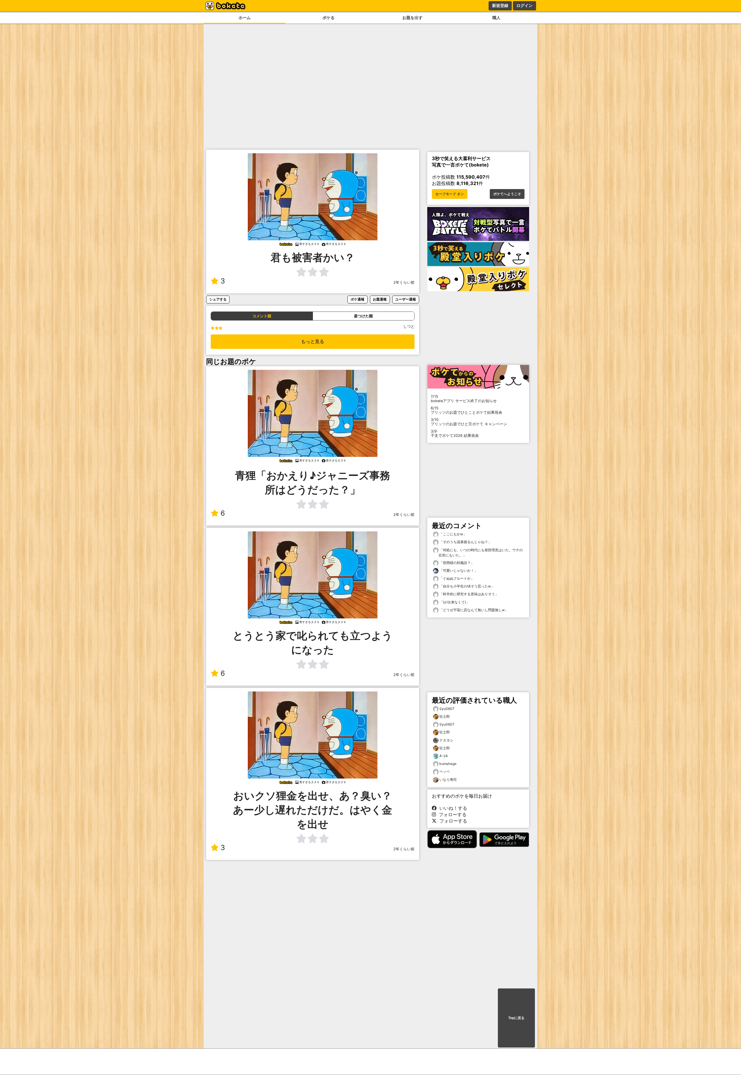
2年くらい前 (403, 282)
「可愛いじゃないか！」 (458, 570)
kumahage (447, 763)
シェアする (218, 299)
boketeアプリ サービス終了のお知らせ (464, 398)
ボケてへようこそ (507, 194)
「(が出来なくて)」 (454, 602)
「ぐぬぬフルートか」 (456, 578)
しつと (408, 326)
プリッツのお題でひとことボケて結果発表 (466, 410)
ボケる (328, 17)
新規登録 (500, 5)
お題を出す (412, 17)
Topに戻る (516, 1018)
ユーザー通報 (405, 299)
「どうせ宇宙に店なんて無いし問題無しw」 (473, 610)
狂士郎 (444, 716)
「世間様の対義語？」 (456, 563)
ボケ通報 (357, 299)
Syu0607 (446, 708)
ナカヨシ (446, 740)
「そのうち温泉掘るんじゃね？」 (465, 542)
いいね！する (451, 808)
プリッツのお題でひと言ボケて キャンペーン (469, 421)
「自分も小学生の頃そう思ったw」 (466, 586)
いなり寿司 (448, 779)
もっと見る (312, 341)
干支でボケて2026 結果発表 (455, 433)
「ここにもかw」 (453, 534)
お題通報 (380, 299)
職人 (496, 17)
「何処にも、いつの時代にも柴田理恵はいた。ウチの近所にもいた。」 (481, 552)
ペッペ (444, 771)
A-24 (443, 756)
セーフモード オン (449, 194)
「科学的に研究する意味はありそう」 (468, 594)
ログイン (524, 5)
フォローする (451, 814)
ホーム (245, 17)
